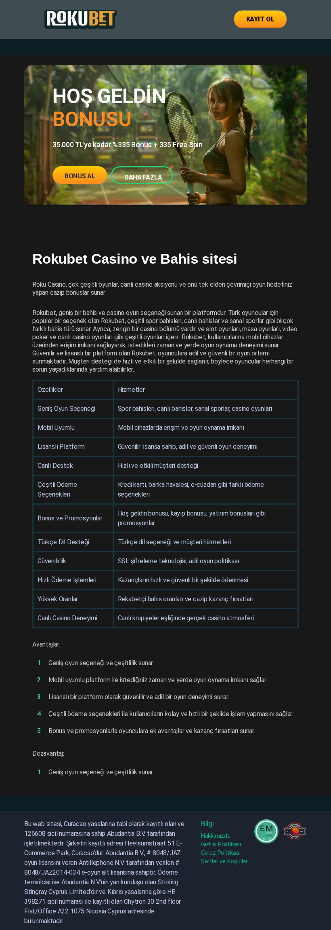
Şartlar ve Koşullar (224, 861)
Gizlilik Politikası (221, 844)
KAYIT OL (260, 19)
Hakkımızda (215, 835)
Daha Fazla (143, 177)
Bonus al (80, 176)
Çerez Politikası (221, 852)
